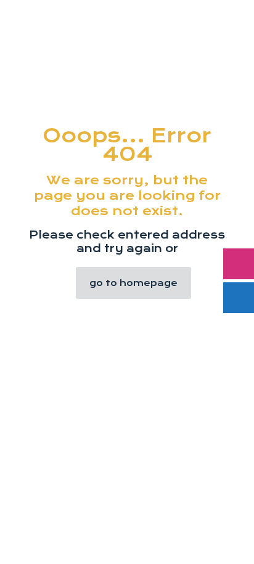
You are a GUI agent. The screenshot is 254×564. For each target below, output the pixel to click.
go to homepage (133, 283)
